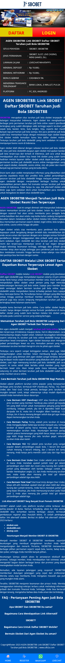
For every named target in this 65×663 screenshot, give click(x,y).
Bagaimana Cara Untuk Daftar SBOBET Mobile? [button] (31, 627)
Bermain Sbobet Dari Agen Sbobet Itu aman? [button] (31, 633)
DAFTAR (16, 33)
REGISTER (24, 660)
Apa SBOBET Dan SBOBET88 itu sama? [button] (30, 606)
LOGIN (49, 33)
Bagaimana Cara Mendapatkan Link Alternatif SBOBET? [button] (30, 617)
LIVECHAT (57, 660)
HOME (8, 660)
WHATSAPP (40, 660)
